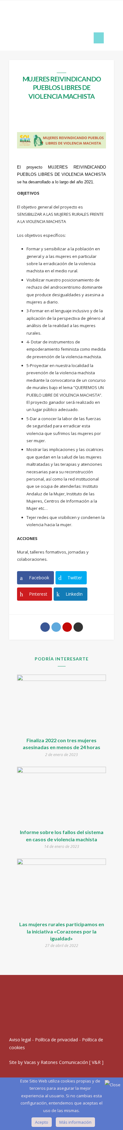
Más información (75, 1122)
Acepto (41, 1122)
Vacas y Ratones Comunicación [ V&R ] (63, 1062)
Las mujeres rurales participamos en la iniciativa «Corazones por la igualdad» (61, 931)
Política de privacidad (56, 1040)
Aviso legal (20, 1040)
